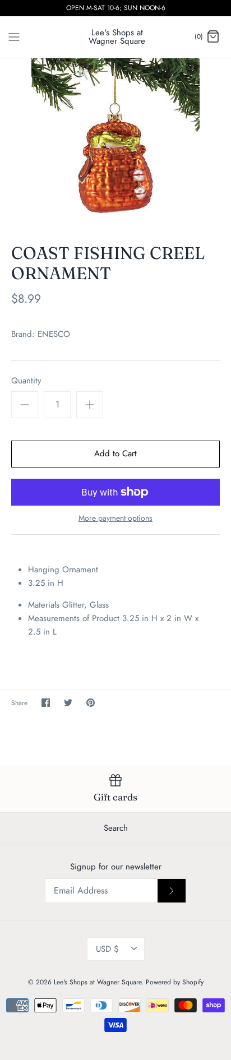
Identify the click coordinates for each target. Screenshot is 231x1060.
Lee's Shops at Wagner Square (97, 982)
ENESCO (54, 334)
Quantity (26, 381)
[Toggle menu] (14, 36)
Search (116, 828)
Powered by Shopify (175, 982)
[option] (115, 142)
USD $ (107, 949)
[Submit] (172, 890)
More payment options (115, 518)
